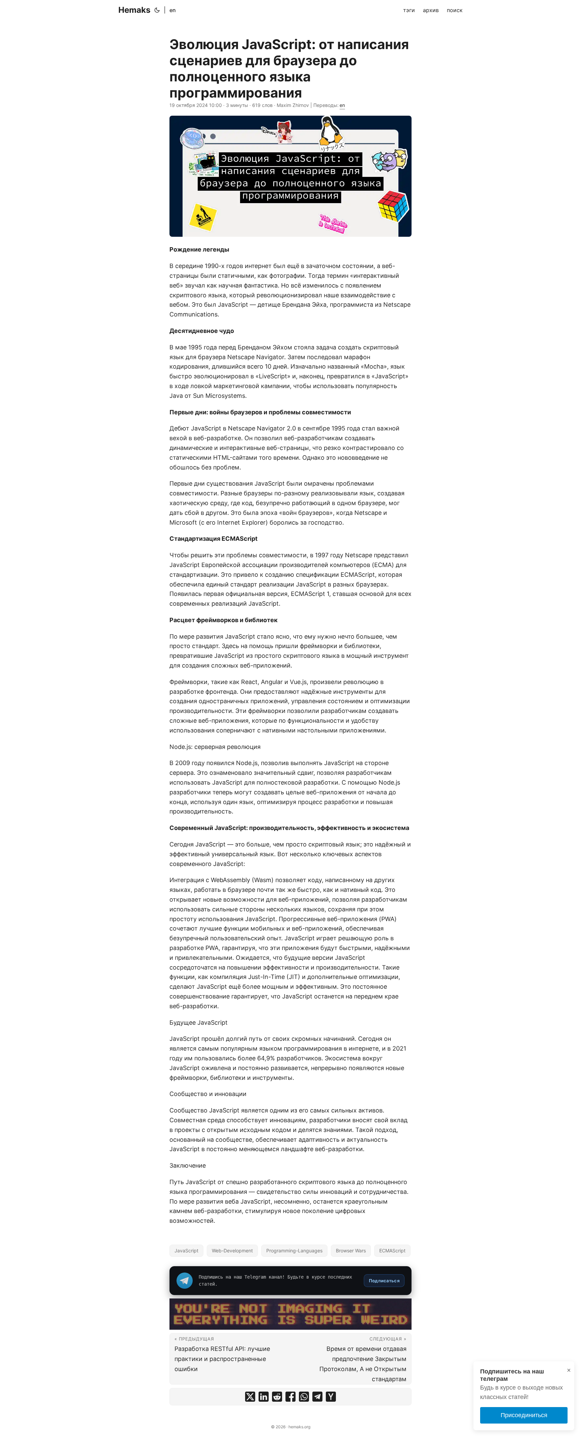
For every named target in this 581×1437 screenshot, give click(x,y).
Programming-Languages (294, 1250)
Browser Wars (351, 1250)
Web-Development (232, 1250)
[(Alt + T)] (157, 10)
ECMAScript (392, 1250)
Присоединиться (524, 1415)
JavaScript (186, 1250)
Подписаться (384, 1280)
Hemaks (134, 10)
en (172, 10)
